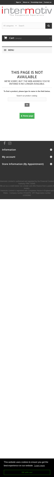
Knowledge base (36, 2)
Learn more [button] (39, 465)
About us (26, 2)
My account (8, 156)
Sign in (18, 2)
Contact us (47, 2)
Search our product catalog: (27, 96)
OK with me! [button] (27, 472)
